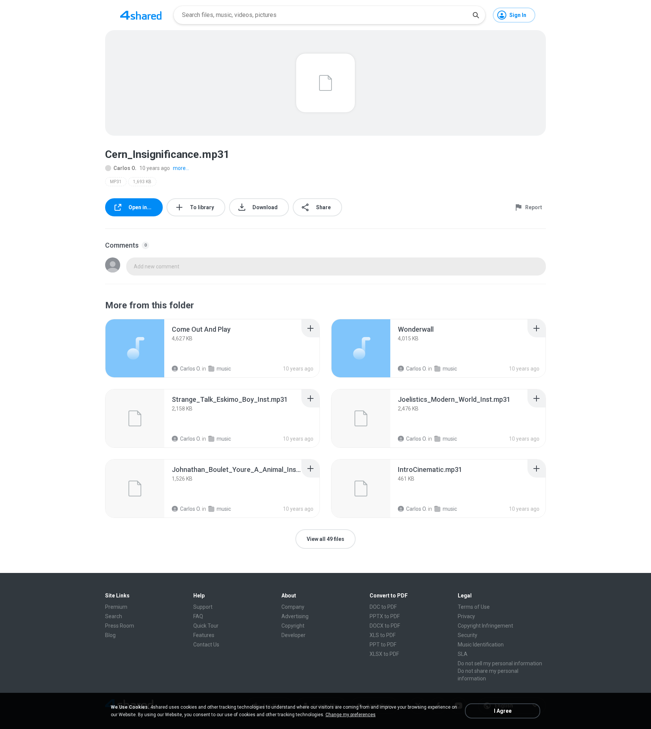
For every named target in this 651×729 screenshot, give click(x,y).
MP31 (116, 181)
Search (113, 616)
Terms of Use (474, 607)
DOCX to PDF (385, 626)
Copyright (292, 626)
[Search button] (476, 15)
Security (467, 635)
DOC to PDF (383, 607)
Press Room (119, 626)
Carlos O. (124, 168)
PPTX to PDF (385, 616)
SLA (463, 654)
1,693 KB (142, 181)
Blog (110, 635)
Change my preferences (351, 714)
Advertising (295, 616)
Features (203, 635)
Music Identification (481, 645)
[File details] (134, 348)
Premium (116, 607)
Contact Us (206, 645)
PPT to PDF (383, 645)
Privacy (466, 616)
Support (202, 607)
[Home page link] (141, 15)
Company (292, 607)
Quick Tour (206, 626)
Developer (293, 635)
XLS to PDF (383, 635)
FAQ (198, 616)
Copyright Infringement (485, 626)
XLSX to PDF (384, 654)
